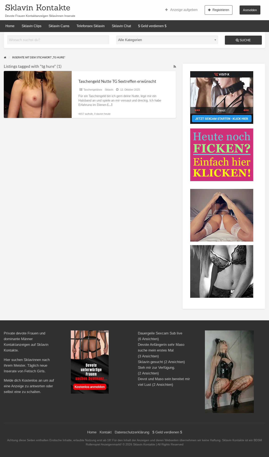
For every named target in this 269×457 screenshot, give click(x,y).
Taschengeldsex (92, 89)
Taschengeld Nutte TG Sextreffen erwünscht (117, 81)
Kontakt (106, 432)
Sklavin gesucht (150, 362)
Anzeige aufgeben (184, 10)
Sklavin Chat (121, 26)
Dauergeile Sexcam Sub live (160, 333)
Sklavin (109, 89)
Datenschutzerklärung (132, 432)
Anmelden (250, 10)
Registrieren (220, 10)
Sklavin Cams (59, 26)
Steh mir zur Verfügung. (156, 368)
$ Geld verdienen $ (152, 26)
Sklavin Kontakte (37, 7)
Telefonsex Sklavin (90, 26)
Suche (245, 40)
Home (10, 26)
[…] (109, 105)
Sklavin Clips (31, 26)
